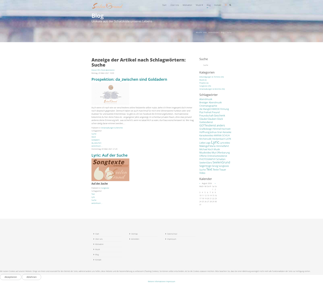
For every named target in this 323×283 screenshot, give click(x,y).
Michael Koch (206, 149)
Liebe (202, 142)
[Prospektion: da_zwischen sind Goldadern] (110, 94)
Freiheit (207, 112)
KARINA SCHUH (222, 135)
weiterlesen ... (96, 146)
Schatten (220, 159)
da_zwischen (96, 143)
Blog (209, 5)
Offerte (203, 155)
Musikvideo (205, 152)
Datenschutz (172, 234)
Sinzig (215, 165)
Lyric (93, 197)
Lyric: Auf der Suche (109, 155)
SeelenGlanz (205, 162)
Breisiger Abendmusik (210, 102)
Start (164, 5)
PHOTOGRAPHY (207, 159)
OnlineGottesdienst (217, 155)
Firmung (224, 108)
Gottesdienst (206, 122)
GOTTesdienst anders (212, 125)
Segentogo (205, 165)
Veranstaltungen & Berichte (112, 128)
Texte (216, 169)
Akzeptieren (11, 276)
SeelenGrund (213, 32)
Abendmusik (205, 99)
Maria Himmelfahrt (219, 145)
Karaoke (227, 132)
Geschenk (219, 115)
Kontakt (217, 5)
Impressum (171, 239)
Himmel (217, 128)
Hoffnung (204, 132)
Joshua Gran (216, 132)
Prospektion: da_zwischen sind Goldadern (129, 79)
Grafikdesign (205, 128)
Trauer (222, 169)
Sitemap (134, 234)
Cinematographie (208, 105)
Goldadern (95, 140)
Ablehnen (31, 276)
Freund (216, 112)
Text (93, 194)
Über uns (174, 5)
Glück (93, 137)
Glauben (211, 118)
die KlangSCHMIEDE (209, 108)
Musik (198, 5)
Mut (214, 152)
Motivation (187, 5)
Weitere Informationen (157, 281)
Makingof (204, 145)
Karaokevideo (206, 135)
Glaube (203, 118)
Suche (93, 134)
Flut (201, 112)
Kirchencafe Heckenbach (212, 138)
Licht (228, 138)
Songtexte (105, 188)
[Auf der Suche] (110, 169)
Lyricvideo (225, 142)
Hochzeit (226, 128)
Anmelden (135, 239)
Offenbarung (223, 152)
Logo (208, 142)
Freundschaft (206, 115)
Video (202, 172)
